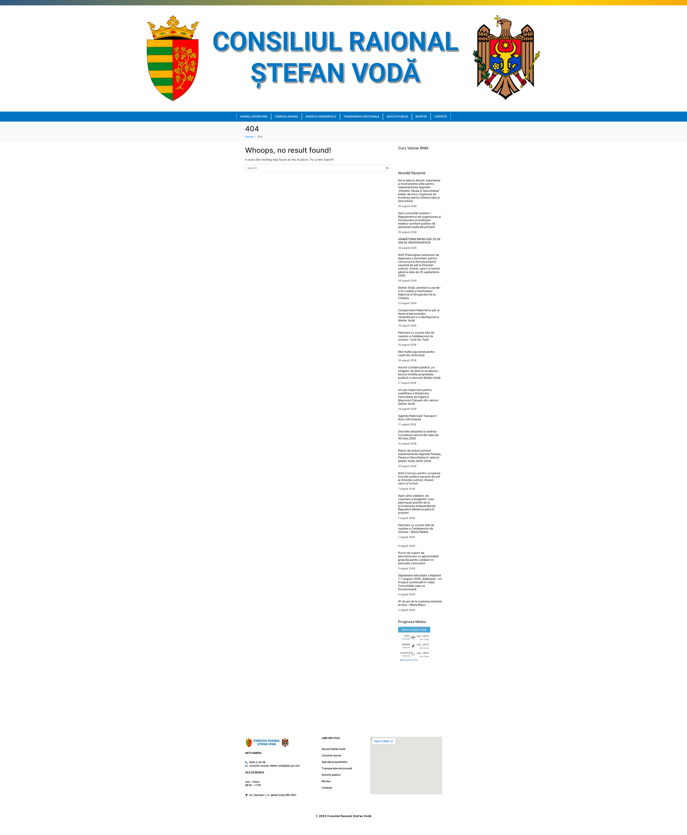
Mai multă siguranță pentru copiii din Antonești (416, 353)
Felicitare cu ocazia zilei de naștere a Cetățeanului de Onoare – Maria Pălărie (416, 528)
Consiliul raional (286, 116)
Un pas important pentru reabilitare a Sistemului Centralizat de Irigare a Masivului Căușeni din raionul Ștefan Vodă (418, 396)
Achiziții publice (397, 116)
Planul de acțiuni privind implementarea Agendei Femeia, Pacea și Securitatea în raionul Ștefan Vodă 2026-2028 (419, 456)
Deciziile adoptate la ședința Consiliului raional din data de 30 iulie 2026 (418, 435)
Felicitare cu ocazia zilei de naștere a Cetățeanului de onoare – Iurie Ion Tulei (416, 336)
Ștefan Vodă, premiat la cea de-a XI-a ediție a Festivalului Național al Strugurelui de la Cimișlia (419, 293)
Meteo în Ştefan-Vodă (414, 629)
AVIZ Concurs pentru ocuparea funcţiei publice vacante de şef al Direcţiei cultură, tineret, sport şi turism (419, 478)
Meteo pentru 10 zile (408, 660)
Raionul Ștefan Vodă (253, 116)
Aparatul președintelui (321, 116)
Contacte (440, 116)
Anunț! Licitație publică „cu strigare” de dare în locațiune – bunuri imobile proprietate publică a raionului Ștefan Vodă (419, 372)
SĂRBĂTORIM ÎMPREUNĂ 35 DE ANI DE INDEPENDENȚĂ (419, 240)
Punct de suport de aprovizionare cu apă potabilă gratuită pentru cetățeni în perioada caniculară (418, 558)
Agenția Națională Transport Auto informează (417, 417)
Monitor (421, 116)
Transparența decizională (361, 116)
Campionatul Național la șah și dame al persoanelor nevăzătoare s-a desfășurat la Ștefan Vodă (419, 315)
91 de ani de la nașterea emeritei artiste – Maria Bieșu (420, 603)
